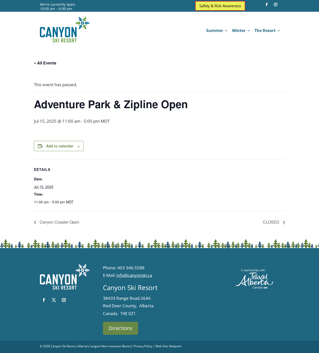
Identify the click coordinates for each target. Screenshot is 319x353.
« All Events (45, 63)
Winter (238, 31)
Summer (214, 31)
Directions (120, 328)
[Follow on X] (54, 300)
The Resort (265, 31)
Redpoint (175, 346)
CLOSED (271, 222)
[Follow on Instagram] (275, 4)
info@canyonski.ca (134, 275)
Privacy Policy (143, 346)
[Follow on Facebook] (266, 4)
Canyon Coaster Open (59, 222)
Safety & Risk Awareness (220, 5)
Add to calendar (59, 145)
